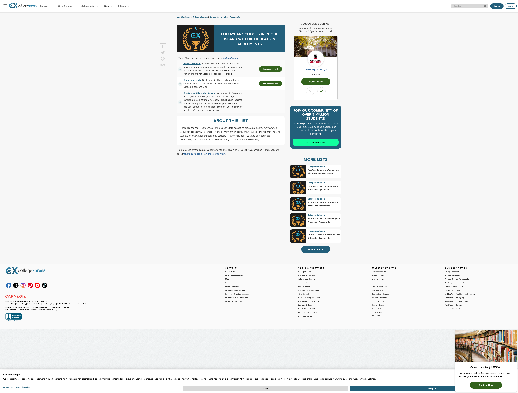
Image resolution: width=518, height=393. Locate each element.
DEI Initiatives (231, 283)
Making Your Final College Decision (460, 294)
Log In (510, 6)
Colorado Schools (379, 290)
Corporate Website (233, 301)
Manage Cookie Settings (80, 304)
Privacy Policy (21, 304)
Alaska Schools (378, 275)
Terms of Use (10, 304)
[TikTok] (44, 287)
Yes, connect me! (270, 69)
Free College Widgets (307, 312)
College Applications (454, 272)
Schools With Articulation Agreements (225, 17)
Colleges (44, 6)
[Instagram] (23, 287)
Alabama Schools (379, 272)
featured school (231, 58)
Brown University (192, 63)
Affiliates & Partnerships (235, 290)
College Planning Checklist (309, 301)
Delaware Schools (379, 298)
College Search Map (306, 275)
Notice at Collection (34, 304)
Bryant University (192, 80)
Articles (122, 6)
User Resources (305, 316)
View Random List (316, 249)
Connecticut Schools (380, 294)
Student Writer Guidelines (236, 298)
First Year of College (453, 305)
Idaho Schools (377, 312)
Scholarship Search (306, 279)
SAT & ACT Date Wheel (308, 309)
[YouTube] (37, 287)
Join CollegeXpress (315, 142)
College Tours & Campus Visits (458, 279)
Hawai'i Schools (378, 309)
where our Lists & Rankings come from (204, 153)
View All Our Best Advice (455, 309)
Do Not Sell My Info (64, 304)
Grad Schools (65, 6)
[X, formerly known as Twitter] (16, 287)
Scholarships (88, 6)
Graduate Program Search (309, 298)
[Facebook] (8, 287)
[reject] (310, 91)
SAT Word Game (305, 305)
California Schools (379, 286)
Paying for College (452, 290)
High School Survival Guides (457, 301)
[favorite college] (180, 69)
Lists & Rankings (183, 17)
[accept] (321, 91)
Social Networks (232, 286)
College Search (304, 272)
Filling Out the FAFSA (454, 286)
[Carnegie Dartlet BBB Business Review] (13, 321)
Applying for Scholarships (456, 283)
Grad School (303, 294)
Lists (106, 6)
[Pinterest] (30, 287)
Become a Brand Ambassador (237, 294)
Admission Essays (452, 275)
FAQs (227, 279)
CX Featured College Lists (309, 290)
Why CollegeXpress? (234, 275)
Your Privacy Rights (49, 304)
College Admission (200, 17)
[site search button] (485, 6)
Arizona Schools (378, 279)
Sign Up (497, 6)
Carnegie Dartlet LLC (25, 301)
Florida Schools (378, 301)
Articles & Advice (305, 283)
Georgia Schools (379, 305)
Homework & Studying (454, 298)
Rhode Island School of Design (199, 93)
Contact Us (230, 272)
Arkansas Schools (379, 283)
